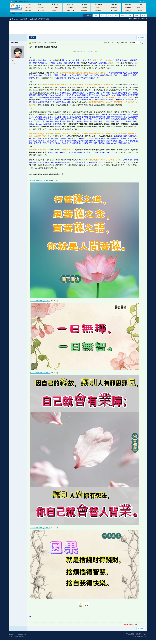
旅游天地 (128, 7)
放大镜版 (142, 18)
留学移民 (41, 4)
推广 (130, 15)
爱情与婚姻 (98, 4)
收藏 (136, 15)
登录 (144, 1)
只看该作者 (52, 42)
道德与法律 (70, 11)
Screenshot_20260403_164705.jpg (40, 301)
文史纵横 (98, 11)
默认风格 (130, 18)
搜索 (116, 15)
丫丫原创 (114, 11)
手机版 (146, 18)
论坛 (96, 15)
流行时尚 (70, 7)
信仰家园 (24, 19)
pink (136, 18)
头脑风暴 (128, 4)
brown (135, 18)
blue (131, 18)
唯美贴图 (28, 11)
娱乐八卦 (140, 7)
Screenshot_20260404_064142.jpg (40, 180)
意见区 (140, 11)
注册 (139, 1)
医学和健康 (113, 4)
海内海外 (84, 11)
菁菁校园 (55, 4)
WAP (145, 634)
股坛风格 (141, 18)
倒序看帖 (124, 42)
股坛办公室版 (144, 18)
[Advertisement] (50, 27)
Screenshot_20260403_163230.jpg (40, 373)
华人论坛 (15, 19)
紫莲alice (14, 42)
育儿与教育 (55, 7)
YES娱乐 (84, 4)
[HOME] (16, 12)
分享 (86, 606)
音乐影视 (84, 7)
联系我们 (139, 634)
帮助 (143, 15)
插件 (122, 15)
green (138, 18)
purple (139, 18)
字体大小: (113, 42)
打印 (107, 42)
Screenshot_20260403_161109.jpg (40, 528)
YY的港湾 (88, 15)
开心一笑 (41, 11)
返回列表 (141, 37)
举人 (12, 60)
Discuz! (20, 634)
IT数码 (140, 4)
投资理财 (114, 7)
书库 (109, 15)
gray (133, 18)
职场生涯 (70, 4)
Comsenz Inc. (21, 636)
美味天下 (55, 11)
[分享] (31, 47)
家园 (102, 15)
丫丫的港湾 (130, 634)
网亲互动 (28, 7)
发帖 (33, 37)
